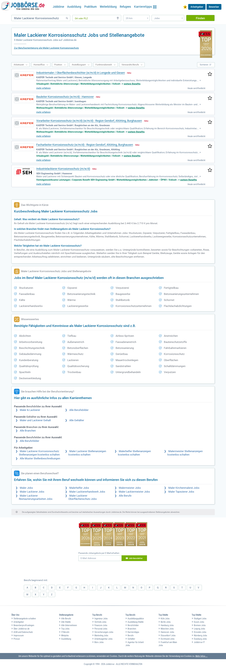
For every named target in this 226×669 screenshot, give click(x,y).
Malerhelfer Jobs (79, 487)
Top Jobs (65, 628)
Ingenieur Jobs (101, 618)
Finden (200, 18)
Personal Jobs (100, 628)
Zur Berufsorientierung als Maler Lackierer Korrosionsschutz (46, 47)
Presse (17, 638)
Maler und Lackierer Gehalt (35, 420)
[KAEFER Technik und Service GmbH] (24, 75)
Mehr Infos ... (201, 656)
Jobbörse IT (199, 642)
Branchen (132, 628)
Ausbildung (74, 6)
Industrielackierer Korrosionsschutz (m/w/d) (63, 168)
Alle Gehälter (76, 420)
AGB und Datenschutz (23, 632)
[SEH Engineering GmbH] (24, 171)
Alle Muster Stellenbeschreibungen (40, 458)
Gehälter (131, 638)
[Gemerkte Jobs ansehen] (185, 7)
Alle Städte (66, 622)
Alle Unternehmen (69, 625)
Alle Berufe (125, 495)
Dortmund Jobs (167, 638)
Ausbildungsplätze (136, 618)
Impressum (19, 635)
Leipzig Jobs (199, 628)
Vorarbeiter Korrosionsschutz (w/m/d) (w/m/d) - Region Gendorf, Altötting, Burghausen (89, 120)
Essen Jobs (199, 622)
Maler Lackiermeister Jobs (134, 491)
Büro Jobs (99, 642)
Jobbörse (58, 6)
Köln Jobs (165, 618)
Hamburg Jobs (167, 625)
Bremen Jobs (200, 625)
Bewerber (214, 6)
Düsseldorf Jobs (168, 635)
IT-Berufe (65, 632)
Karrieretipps (133, 632)
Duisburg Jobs (200, 638)
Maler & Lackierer (30, 410)
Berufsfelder (133, 625)
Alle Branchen (28, 430)
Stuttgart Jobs (200, 618)
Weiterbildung (108, 6)
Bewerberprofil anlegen (24, 625)
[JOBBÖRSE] (23, 7)
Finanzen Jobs (100, 625)
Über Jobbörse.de (22, 628)
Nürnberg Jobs (200, 635)
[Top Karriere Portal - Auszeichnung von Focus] (113, 534)
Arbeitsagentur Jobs (103, 638)
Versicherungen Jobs (103, 632)
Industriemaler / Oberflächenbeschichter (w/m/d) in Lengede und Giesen (80, 72)
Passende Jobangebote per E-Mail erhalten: (99, 553)
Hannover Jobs (167, 632)
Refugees (125, 6)
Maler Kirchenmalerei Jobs (183, 487)
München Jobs (167, 628)
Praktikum (90, 6)
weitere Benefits (132, 83)
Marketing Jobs (101, 635)
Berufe (131, 635)
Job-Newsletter (136, 558)
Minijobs (65, 635)
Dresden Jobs (200, 632)
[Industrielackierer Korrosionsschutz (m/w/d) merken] (210, 170)
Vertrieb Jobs (100, 622)
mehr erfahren (43, 88)
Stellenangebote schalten (25, 618)
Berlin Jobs (166, 622)
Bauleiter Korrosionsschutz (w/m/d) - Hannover (65, 96)
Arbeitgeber (196, 6)
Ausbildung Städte (136, 622)
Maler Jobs (26, 487)
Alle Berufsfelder (29, 440)
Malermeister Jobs (130, 487)
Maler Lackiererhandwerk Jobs (87, 491)
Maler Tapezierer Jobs (181, 491)
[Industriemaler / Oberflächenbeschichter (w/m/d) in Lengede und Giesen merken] (210, 74)
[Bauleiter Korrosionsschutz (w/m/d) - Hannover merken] (210, 98)
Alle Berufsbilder (79, 410)
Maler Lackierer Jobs (32, 491)
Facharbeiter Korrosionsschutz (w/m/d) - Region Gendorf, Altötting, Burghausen (84, 144)
